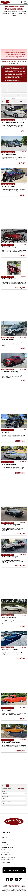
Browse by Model (5, 88)
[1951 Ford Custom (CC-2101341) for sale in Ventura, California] (14, 175)
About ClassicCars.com (7, 840)
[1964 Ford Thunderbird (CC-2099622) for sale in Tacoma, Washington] (14, 638)
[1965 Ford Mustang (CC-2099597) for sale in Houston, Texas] (14, 606)
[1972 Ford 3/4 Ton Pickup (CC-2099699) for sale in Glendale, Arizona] (14, 731)
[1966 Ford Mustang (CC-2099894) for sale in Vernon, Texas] (14, 453)
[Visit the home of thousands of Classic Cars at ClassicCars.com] (6, 2)
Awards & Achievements (8, 857)
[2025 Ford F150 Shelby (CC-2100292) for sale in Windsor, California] (14, 360)
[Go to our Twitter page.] (11, 880)
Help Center (4, 837)
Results (20, 96)
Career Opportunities (7, 847)
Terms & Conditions (6, 855)
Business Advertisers (7, 845)
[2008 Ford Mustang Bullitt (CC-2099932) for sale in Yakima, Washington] (14, 514)
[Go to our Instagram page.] (16, 880)
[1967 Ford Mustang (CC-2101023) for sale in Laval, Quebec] (14, 236)
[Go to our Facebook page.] (7, 880)
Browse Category (6, 85)
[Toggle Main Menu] (25, 2)
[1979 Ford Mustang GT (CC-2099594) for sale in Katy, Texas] (14, 546)
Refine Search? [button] (22, 788)
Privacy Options (5, 862)
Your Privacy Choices (7, 860)
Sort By (3, 96)
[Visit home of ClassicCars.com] (14, 824)
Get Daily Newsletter (14, 870)
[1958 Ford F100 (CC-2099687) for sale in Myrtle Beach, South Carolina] (14, 699)
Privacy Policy (5, 852)
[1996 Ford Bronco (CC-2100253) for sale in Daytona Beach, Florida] (14, 328)
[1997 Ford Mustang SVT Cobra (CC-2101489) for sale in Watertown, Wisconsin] (14, 111)
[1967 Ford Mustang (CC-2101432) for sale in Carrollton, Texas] (14, 143)
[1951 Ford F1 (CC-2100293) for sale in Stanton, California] (14, 421)
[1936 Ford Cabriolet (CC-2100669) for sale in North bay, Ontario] (14, 268)
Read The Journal (6, 850)
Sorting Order (13, 96)
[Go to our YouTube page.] (20, 880)
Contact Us (4, 842)
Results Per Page (6, 801)
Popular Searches (6, 91)
